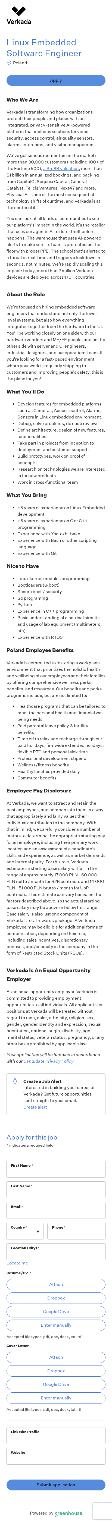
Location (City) (25, 1248)
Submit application (56, 1484)
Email (17, 1206)
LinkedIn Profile (25, 1432)
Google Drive (56, 1311)
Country (19, 1227)
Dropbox (56, 1298)
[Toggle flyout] (38, 1231)
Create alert (35, 1107)
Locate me (17, 1263)
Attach (56, 1284)
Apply (56, 80)
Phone (59, 1227)
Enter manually (56, 1325)
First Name (22, 1165)
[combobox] (11, 1233)
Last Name (22, 1186)
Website (18, 1452)
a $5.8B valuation (61, 168)
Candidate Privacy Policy (48, 1061)
